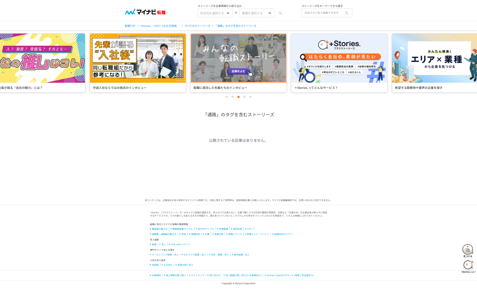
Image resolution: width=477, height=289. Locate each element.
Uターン (251, 228)
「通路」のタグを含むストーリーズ (235, 26)
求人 (163, 244)
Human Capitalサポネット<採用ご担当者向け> (290, 275)
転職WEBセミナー (283, 234)
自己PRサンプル (206, 228)
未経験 (155, 264)
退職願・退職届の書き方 (164, 234)
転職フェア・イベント (258, 234)
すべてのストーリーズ (197, 26)
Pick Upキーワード (180, 244)
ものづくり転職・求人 (195, 254)
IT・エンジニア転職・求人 (165, 254)
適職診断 (195, 234)
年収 (183, 234)
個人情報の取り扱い (176, 275)
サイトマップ (197, 275)
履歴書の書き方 (160, 228)
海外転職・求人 (241, 254)
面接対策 (218, 234)
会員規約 (156, 275)
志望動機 (223, 228)
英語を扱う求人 (185, 264)
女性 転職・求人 (220, 254)
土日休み (168, 264)
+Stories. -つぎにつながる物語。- (160, 26)
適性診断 (237, 228)
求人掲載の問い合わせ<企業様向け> (244, 275)
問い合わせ (215, 275)
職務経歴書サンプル (183, 228)
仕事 (207, 234)
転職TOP (130, 26)
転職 (154, 244)
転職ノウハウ (235, 234)
